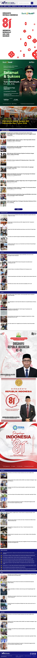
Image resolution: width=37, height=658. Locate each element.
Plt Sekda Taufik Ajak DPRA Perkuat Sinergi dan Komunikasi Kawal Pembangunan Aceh (20, 262)
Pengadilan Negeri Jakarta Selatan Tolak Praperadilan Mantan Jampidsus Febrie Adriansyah (21, 295)
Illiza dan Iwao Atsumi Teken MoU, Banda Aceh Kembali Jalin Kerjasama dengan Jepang (21, 582)
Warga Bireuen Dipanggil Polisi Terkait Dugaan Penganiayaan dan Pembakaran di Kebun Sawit (20, 309)
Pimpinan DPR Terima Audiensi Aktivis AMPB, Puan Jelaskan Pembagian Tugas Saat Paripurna (22, 480)
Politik (19, 6)
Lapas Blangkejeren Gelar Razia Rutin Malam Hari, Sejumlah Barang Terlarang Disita (22, 302)
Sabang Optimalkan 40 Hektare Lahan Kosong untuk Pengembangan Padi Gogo (21, 589)
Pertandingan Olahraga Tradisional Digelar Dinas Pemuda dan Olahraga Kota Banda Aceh (19, 555)
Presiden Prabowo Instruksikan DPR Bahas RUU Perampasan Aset (20, 269)
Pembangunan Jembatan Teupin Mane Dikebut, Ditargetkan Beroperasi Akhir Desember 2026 (18, 563)
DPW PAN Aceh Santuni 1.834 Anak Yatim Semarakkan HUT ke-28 (20, 283)
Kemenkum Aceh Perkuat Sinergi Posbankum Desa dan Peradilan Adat (21, 472)
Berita (5, 6)
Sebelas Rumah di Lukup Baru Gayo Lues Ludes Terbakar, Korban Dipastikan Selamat (22, 535)
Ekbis (32, 6)
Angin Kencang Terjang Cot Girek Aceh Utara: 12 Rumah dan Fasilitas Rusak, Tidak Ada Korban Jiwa (22, 520)
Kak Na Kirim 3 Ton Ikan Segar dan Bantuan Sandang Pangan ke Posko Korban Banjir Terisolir (19, 565)
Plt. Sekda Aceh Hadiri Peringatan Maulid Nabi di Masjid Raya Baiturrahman (21, 236)
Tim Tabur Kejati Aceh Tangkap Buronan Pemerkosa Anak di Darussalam (21, 323)
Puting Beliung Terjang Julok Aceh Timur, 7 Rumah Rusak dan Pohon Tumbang (20, 527)
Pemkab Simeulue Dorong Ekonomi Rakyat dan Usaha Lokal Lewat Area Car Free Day (22, 604)
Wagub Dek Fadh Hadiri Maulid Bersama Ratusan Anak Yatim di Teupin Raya (22, 229)
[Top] (34, 656)
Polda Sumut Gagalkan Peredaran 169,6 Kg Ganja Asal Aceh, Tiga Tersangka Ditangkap (18, 560)
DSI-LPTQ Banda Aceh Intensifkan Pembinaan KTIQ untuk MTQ (14, 567)
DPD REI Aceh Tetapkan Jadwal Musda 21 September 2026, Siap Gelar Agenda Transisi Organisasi (22, 597)
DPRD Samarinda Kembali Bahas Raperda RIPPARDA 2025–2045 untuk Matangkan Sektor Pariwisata (20, 255)
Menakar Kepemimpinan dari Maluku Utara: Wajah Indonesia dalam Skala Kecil (22, 276)
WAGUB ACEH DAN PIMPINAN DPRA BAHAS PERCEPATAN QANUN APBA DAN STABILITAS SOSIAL (22, 215)
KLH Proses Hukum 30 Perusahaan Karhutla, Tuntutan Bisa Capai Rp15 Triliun (22, 494)
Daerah (9, 6)
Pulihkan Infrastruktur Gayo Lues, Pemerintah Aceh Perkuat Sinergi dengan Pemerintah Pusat (22, 244)
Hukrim (23, 6)
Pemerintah (14, 6)
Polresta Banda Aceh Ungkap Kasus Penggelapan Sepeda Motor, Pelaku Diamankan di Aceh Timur (21, 317)
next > (18, 209)
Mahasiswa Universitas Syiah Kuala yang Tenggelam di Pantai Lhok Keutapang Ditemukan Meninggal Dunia (22, 542)
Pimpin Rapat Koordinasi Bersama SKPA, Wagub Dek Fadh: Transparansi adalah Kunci (21, 222)
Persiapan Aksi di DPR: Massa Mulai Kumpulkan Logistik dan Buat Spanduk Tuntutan (21, 488)
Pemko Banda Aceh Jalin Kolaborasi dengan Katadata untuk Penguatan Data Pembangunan (17, 121)
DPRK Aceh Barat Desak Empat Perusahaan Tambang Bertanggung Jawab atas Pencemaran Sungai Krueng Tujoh (21, 502)
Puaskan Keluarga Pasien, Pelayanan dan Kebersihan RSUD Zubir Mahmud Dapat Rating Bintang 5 (18, 553)
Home (1, 6)
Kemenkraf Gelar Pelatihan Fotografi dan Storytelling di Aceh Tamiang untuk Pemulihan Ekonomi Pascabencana (22, 575)
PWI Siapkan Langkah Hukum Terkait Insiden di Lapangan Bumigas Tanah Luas (21, 513)
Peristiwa (28, 6)
